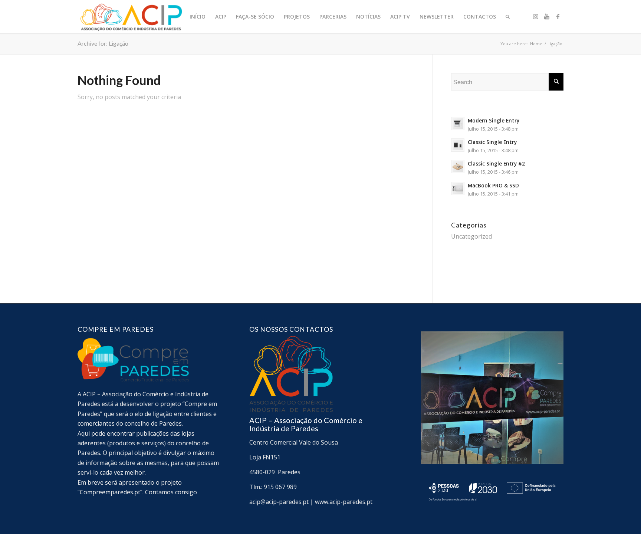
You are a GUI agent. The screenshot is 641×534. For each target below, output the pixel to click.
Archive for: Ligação (103, 43)
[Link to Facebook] (557, 16)
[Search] (508, 16)
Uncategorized (471, 236)
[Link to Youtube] (546, 16)
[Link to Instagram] (535, 16)
